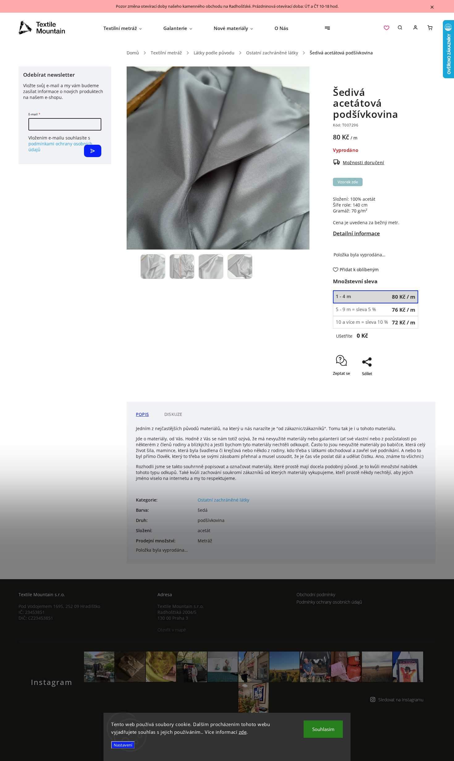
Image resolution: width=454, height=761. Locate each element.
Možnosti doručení (363, 162)
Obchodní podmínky (315, 594)
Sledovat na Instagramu (400, 700)
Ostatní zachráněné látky (223, 500)
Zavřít (398, 391)
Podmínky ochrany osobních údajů (329, 602)
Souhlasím (323, 729)
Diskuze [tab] (173, 414)
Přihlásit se (92, 151)
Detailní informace (356, 233)
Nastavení (123, 745)
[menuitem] (128, 28)
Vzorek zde (348, 182)
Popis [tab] (142, 414)
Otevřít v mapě (172, 630)
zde (243, 732)
